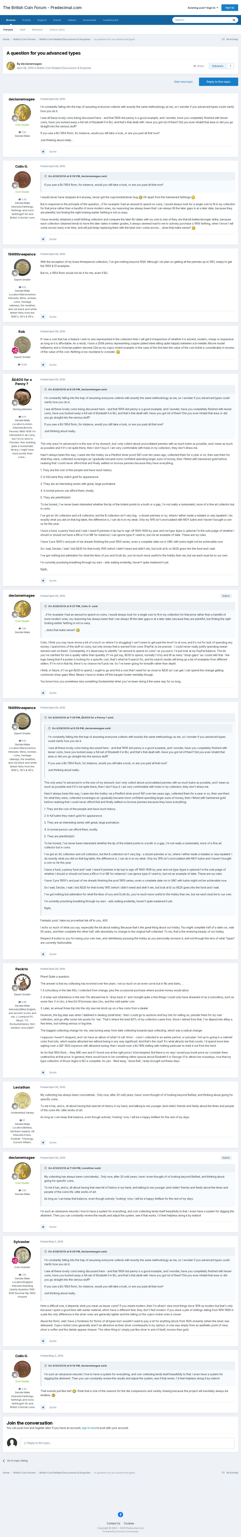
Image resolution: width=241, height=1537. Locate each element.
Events (57, 19)
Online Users (57, 29)
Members (37, 29)
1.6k (23, 132)
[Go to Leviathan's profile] (22, 1100)
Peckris (21, 969)
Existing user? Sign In (202, 7)
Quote (52, 151)
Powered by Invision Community (120, 1531)
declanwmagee (31, 63)
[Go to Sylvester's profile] (22, 1255)
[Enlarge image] (141, 197)
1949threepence (22, 254)
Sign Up (229, 7)
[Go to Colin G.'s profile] (22, 179)
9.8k (24, 1001)
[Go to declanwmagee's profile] (11, 66)
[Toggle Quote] (46, 176)
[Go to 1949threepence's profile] (22, 267)
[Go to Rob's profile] (22, 344)
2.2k (24, 199)
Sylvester (22, 1242)
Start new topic (183, 81)
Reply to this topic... (39, 1443)
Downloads (89, 19)
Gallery (72, 19)
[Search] (234, 20)
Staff (22, 29)
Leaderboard (110, 19)
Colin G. (21, 166)
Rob (21, 332)
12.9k (23, 364)
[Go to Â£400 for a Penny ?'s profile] (22, 397)
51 (23, 1120)
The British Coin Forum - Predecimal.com (42, 7)
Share (200, 65)
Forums (8, 29)
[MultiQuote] (43, 151)
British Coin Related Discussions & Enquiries (64, 68)
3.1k (23, 1274)
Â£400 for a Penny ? (22, 382)
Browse (10, 19)
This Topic (219, 19)
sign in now (89, 1427)
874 (23, 416)
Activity (26, 19)
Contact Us (113, 1523)
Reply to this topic (218, 81)
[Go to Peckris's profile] (22, 982)
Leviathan (21, 1087)
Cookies (129, 1523)
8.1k (23, 287)
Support (42, 19)
